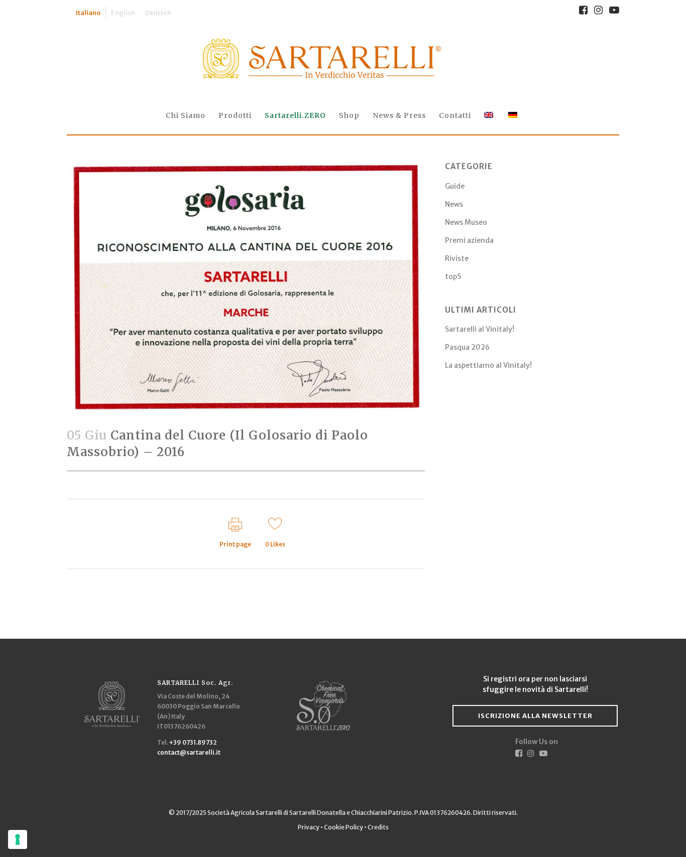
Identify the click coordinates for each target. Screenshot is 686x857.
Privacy (309, 827)
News (454, 204)
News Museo (466, 222)
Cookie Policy (343, 827)
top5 (453, 276)
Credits (378, 827)
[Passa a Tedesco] (514, 115)
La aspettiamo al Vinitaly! (488, 365)
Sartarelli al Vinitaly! (479, 329)
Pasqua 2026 (467, 347)
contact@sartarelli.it (188, 752)
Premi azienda (469, 240)
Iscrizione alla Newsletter (535, 715)
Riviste (457, 258)
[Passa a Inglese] (490, 115)
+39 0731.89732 (193, 742)
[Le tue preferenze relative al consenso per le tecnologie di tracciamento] (17, 839)
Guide (455, 186)
